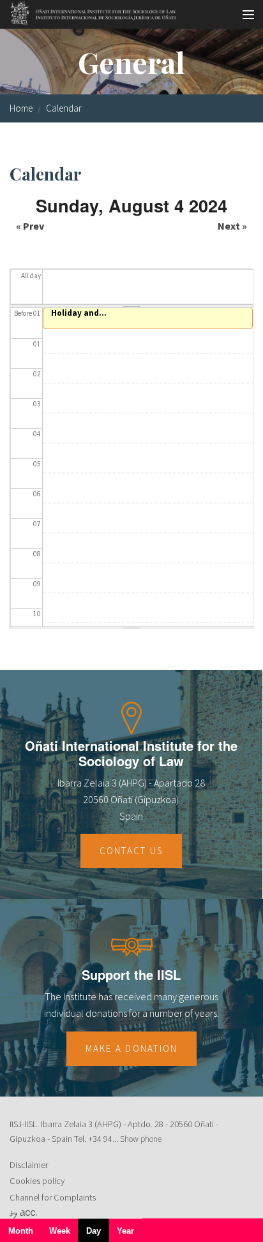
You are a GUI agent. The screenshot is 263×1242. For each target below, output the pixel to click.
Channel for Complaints (53, 1197)
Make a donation (132, 1048)
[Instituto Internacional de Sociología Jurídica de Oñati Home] (89, 10)
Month (20, 1231)
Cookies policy (37, 1181)
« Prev (30, 225)
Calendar (64, 108)
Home (21, 108)
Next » (232, 225)
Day (97, 1234)
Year (125, 1231)
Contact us (131, 851)
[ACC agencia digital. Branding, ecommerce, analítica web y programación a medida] (23, 1214)
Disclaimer (29, 1165)
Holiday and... (79, 312)
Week (59, 1231)
